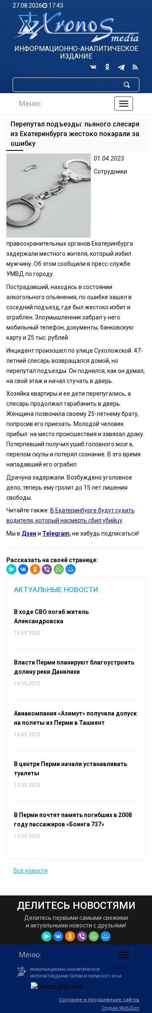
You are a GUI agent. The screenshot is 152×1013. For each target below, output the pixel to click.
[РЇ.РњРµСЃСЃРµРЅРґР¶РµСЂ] (11, 569)
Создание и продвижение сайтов (99, 999)
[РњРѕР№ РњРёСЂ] (70, 569)
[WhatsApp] (59, 569)
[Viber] (47, 569)
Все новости (31, 870)
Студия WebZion (120, 1008)
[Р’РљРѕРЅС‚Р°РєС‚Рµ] (23, 569)
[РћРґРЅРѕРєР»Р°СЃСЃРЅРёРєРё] (35, 569)
